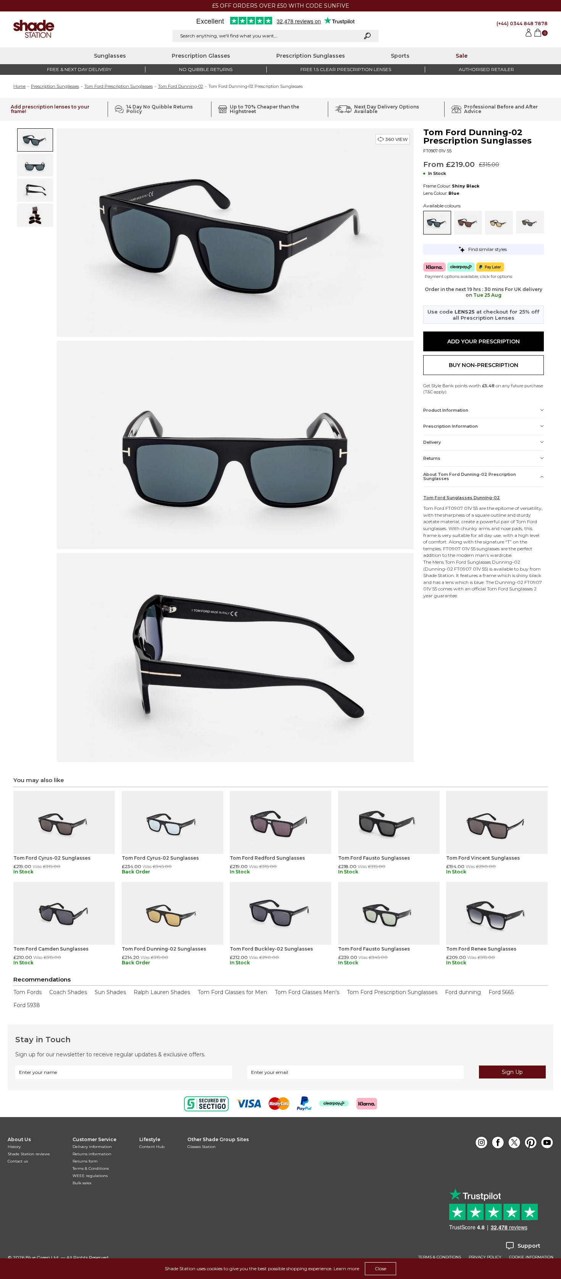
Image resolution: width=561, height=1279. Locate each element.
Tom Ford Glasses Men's (307, 992)
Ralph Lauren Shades (162, 992)
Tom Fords (27, 992)
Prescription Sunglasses (310, 55)
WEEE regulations (90, 1175)
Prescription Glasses (201, 55)
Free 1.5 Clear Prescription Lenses (345, 69)
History (14, 1146)
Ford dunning (463, 992)
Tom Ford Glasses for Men (232, 992)
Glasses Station (201, 1146)
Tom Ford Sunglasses (468, 562)
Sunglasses (110, 55)
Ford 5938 (26, 1005)
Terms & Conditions (91, 1168)
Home (19, 86)
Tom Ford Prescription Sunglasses (118, 86)
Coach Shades (68, 992)
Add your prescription (483, 341)
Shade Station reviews (29, 1153)
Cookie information (531, 1257)
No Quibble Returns (205, 69)
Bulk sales (82, 1182)
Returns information (92, 1153)
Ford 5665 (501, 992)
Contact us (18, 1161)
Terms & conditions (439, 1257)
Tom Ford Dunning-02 (180, 86)
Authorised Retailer (486, 69)
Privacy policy (485, 1257)
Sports (400, 55)
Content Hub (151, 1146)
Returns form (85, 1161)
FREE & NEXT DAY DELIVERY (79, 69)
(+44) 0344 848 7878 (522, 23)
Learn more (346, 1268)
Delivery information (92, 1146)
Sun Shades (110, 992)
